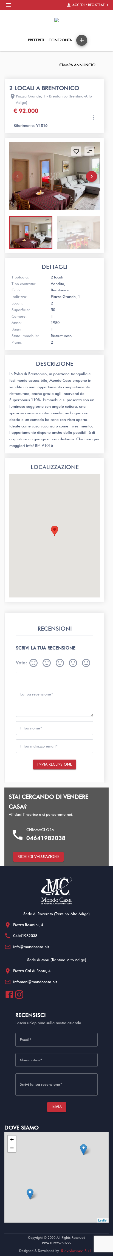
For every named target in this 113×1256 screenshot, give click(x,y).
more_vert (93, 117)
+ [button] (12, 1139)
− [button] (12, 1148)
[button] (91, 176)
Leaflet (102, 1220)
